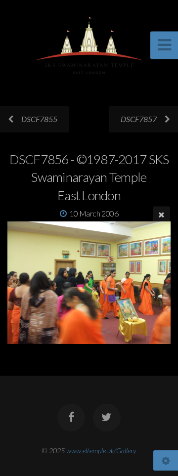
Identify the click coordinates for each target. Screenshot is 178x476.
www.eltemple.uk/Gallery (101, 450)
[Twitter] (107, 418)
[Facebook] (71, 418)
